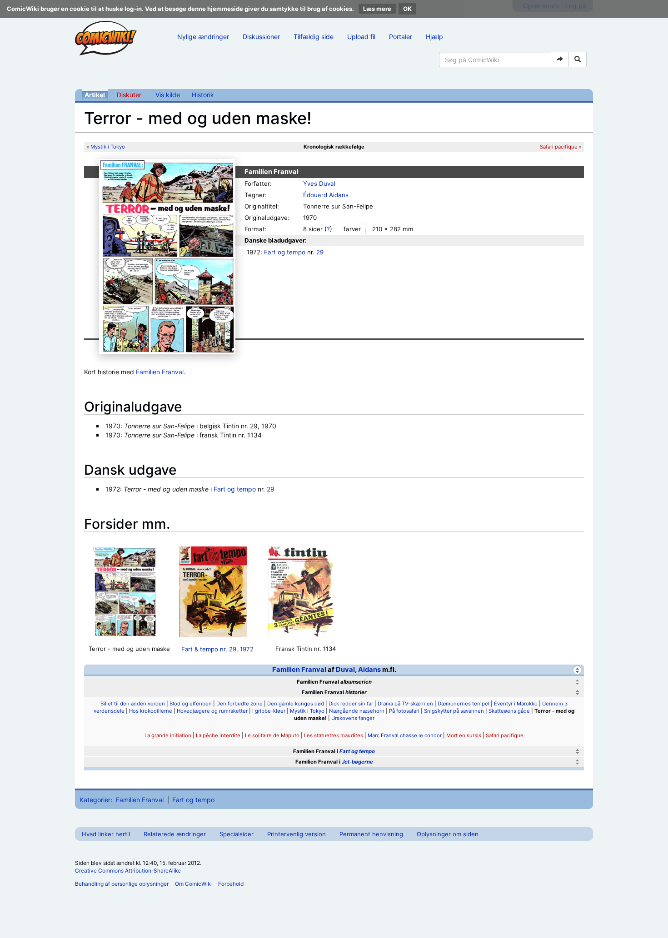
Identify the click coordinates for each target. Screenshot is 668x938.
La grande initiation (168, 735)
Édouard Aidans (326, 195)
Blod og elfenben (190, 703)
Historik (203, 95)
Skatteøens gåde (509, 711)
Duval (345, 669)
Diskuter (129, 95)
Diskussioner (261, 36)
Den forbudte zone (239, 703)
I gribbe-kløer (268, 711)
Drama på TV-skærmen (405, 703)
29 (320, 252)
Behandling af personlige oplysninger (122, 883)
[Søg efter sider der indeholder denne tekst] (577, 59)
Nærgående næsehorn (356, 711)
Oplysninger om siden (448, 834)
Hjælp (434, 36)
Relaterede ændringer (175, 834)
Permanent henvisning (371, 834)
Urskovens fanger (352, 718)
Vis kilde (167, 95)
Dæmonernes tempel (463, 703)
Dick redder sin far (351, 703)
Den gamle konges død (295, 703)
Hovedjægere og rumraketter (212, 711)
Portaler (400, 36)
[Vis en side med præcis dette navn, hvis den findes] (560, 59)
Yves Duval (319, 183)
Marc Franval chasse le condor (405, 735)
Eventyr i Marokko (516, 703)
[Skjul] (577, 669)
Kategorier (95, 800)
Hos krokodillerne (150, 711)
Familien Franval (160, 372)
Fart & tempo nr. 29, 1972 (217, 649)
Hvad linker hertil (106, 834)
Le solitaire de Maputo (272, 735)
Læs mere (377, 8)
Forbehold (231, 883)
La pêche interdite (218, 735)
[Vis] (577, 682)
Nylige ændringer (203, 36)
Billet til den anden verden (132, 703)
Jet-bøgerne (357, 762)
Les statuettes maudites (333, 735)
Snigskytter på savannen (454, 711)
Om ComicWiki (193, 883)
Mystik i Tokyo (107, 147)
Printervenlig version (296, 834)
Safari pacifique (559, 147)
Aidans (369, 669)
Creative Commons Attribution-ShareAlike (128, 870)
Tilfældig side (314, 36)
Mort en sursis (463, 735)
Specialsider (236, 834)
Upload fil (361, 36)
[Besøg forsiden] (106, 38)
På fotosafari (404, 711)
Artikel (95, 95)
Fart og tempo (284, 252)
